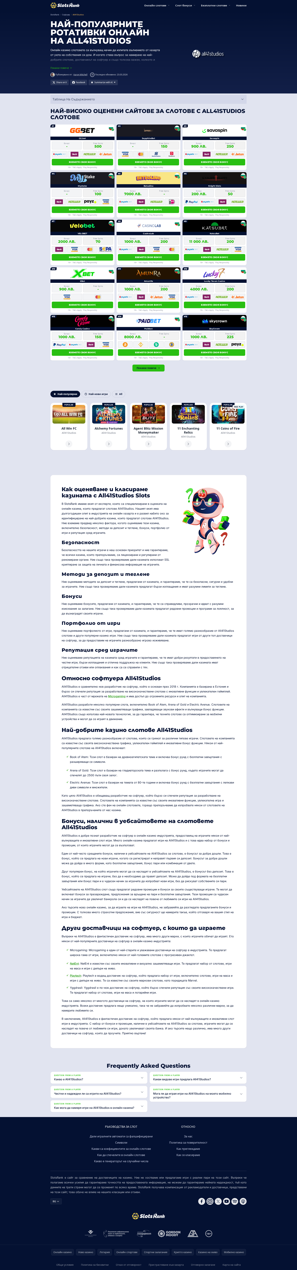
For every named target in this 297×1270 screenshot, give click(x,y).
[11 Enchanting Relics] (188, 426)
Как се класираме (188, 1155)
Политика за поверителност (188, 1142)
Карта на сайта (232, 1264)
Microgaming (117, 696)
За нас (188, 1136)
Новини (241, 5)
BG (54, 1201)
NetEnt (74, 963)
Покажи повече (146, 368)
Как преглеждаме (188, 1149)
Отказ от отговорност (128, 1264)
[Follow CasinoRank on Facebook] (201, 1201)
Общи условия (65, 1264)
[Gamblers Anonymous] (192, 1233)
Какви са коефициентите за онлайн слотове (121, 1149)
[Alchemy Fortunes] (108, 426)
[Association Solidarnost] (143, 1233)
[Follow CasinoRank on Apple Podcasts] (243, 1201)
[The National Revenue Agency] (91, 1233)
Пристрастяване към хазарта (166, 1264)
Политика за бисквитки (95, 1264)
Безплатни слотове (214, 5)
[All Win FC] (68, 426)
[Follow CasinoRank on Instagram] (210, 1201)
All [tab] (120, 394)
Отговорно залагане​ (203, 1264)
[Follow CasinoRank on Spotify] (234, 1201)
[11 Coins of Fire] (228, 426)
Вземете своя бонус (82, 162)
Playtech (75, 975)
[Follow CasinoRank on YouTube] (226, 1201)
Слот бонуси (183, 5)
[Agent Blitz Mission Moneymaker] (148, 426)
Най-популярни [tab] (67, 394)
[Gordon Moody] (169, 1233)
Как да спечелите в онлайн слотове (121, 1155)
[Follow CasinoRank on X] (218, 1201)
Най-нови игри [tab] (98, 394)
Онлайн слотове (155, 5)
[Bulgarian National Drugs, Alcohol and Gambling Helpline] (116, 1233)
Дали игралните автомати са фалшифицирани (121, 1136)
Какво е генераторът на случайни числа (121, 1161)
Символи (121, 1142)
